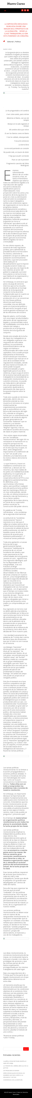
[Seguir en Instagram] (28, 10)
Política (18, 42)
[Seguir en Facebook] (22, 10)
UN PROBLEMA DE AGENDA (11, 1070)
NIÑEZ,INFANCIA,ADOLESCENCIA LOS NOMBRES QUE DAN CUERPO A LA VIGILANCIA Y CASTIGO (14, 1075)
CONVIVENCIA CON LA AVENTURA (12, 1080)
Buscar (26, 1049)
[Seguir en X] (25, 10)
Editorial (10, 42)
